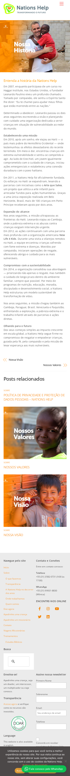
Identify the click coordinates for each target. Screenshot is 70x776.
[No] (65, 761)
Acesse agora (10, 704)
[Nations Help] (26, 12)
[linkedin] (48, 617)
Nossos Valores (52, 365)
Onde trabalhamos (15, 598)
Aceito (20, 770)
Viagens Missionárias (14, 630)
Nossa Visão (16, 359)
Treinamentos (11, 636)
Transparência (13, 584)
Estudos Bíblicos (14, 641)
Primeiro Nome (44, 680)
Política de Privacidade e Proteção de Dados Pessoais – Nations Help (34, 397)
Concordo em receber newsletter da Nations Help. (50, 744)
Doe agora (9, 608)
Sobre (7, 390)
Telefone (40, 721)
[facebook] (39, 609)
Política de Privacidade (35, 765)
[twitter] (39, 617)
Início (6, 567)
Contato (8, 625)
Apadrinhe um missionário (17, 619)
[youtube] (56, 609)
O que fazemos (13, 578)
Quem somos (12, 603)
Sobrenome (42, 694)
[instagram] (48, 609)
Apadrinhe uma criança (15, 614)
